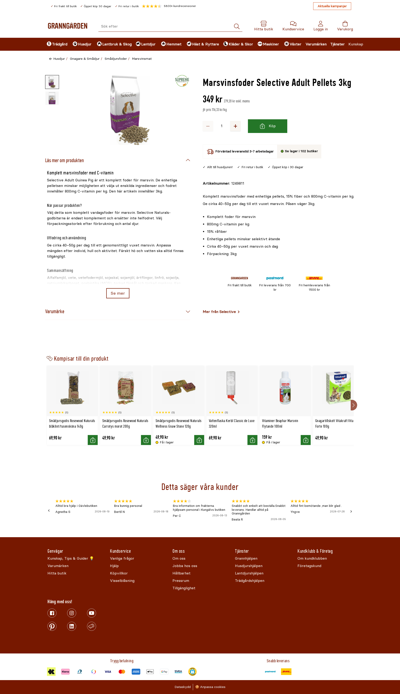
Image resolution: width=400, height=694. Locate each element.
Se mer (118, 293)
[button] (169, 6)
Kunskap (355, 44)
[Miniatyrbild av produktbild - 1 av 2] (52, 82)
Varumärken (316, 44)
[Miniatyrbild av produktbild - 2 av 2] (52, 98)
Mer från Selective (219, 311)
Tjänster (337, 44)
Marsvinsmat (142, 59)
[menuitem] (56, 44)
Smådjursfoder (116, 59)
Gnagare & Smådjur (85, 59)
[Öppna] (130, 110)
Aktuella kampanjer (332, 6)
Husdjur (59, 59)
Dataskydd (183, 687)
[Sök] (237, 27)
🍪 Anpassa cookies (210, 687)
